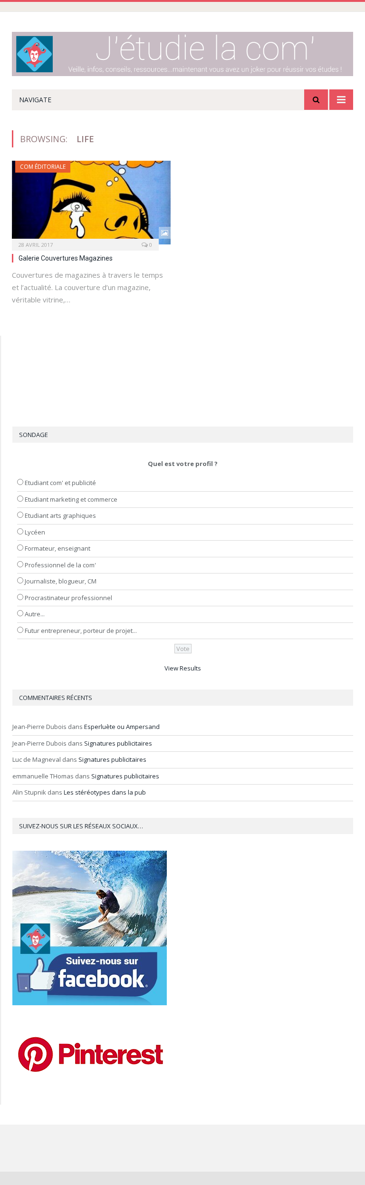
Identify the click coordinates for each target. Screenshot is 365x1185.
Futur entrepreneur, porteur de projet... (81, 630)
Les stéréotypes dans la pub (105, 792)
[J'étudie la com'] (182, 51)
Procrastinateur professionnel (68, 597)
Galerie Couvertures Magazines (66, 258)
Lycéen (35, 532)
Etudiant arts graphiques (60, 515)
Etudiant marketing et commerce (71, 499)
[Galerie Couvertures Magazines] (91, 202)
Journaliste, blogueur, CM (60, 581)
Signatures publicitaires (118, 743)
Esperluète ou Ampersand (122, 726)
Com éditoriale (43, 167)
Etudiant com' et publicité (60, 482)
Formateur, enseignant (57, 548)
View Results (182, 668)
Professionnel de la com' (60, 565)
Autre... (35, 614)
